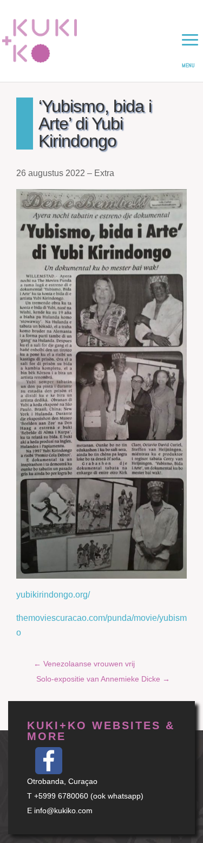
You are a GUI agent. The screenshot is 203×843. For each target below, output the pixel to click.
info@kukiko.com (63, 810)
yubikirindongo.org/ (53, 594)
